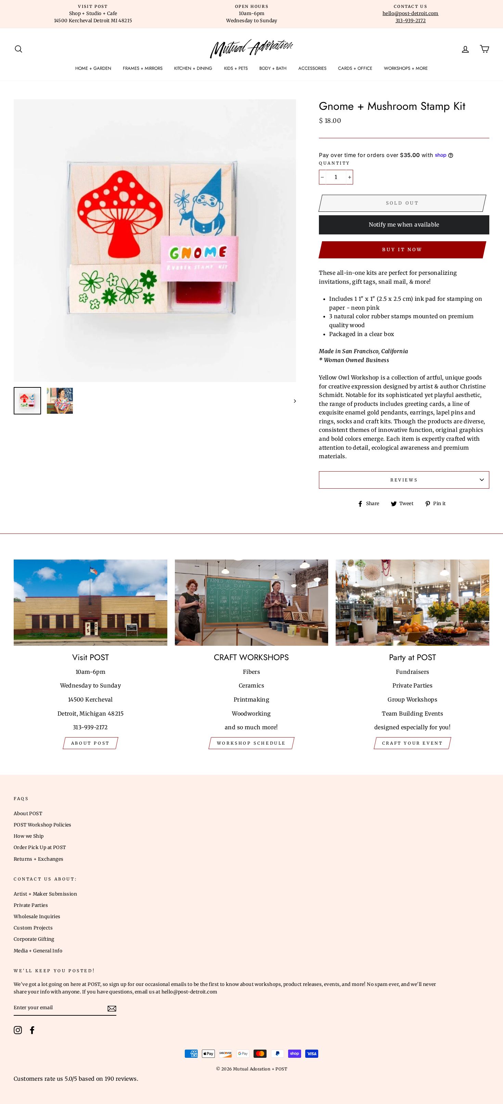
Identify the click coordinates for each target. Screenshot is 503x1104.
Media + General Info (38, 951)
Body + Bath (272, 68)
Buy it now (402, 250)
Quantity (334, 163)
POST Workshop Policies (43, 825)
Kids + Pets (236, 68)
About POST (28, 814)
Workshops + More (406, 68)
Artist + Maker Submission (45, 894)
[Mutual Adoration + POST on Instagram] (18, 1030)
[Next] (291, 400)
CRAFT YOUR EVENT (412, 743)
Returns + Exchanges (39, 859)
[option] (93, 14)
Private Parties (31, 905)
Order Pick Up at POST (40, 847)
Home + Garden (93, 68)
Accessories (312, 68)
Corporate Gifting (34, 939)
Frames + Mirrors (143, 68)
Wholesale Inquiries (37, 917)
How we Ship (28, 836)
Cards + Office (355, 68)
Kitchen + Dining (193, 68)
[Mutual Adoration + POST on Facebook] (32, 1030)
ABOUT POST (90, 743)
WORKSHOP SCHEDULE (251, 743)
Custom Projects (33, 928)
